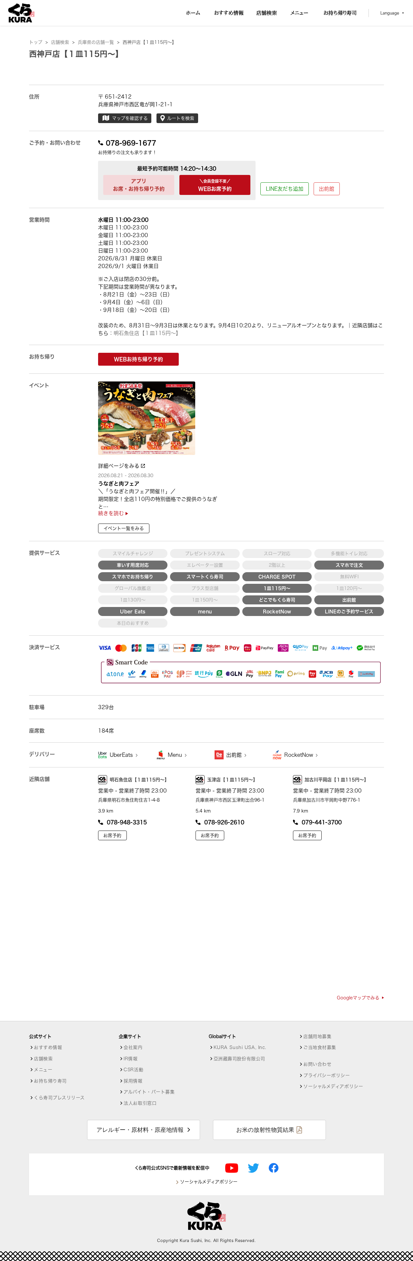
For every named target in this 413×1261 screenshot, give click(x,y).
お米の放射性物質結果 (265, 1130)
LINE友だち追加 (284, 188)
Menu (176, 754)
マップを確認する (130, 118)
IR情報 (130, 1058)
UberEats (122, 754)
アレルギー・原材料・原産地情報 (140, 1130)
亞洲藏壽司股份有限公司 (239, 1058)
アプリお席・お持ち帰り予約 (139, 184)
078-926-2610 (224, 822)
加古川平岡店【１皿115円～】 (336, 779)
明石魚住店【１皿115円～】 (147, 333)
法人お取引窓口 (140, 1103)
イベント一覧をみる (124, 528)
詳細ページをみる (119, 465)
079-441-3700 (322, 822)
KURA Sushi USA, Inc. (240, 1047)
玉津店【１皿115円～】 (232, 779)
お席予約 (112, 835)
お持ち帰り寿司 (50, 1081)
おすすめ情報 (48, 1047)
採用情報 (133, 1081)
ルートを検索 (180, 118)
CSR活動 (133, 1069)
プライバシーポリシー (326, 1075)
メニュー (43, 1069)
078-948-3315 (127, 822)
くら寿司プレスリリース (59, 1097)
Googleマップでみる (358, 998)
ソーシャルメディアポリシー (333, 1086)
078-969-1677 (131, 143)
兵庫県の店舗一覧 (98, 42)
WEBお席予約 (215, 185)
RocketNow (299, 754)
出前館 (326, 188)
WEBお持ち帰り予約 (138, 359)
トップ (38, 42)
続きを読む (112, 513)
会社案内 (133, 1047)
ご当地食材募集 (319, 1047)
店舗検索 (63, 42)
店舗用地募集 (317, 1036)
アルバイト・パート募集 (149, 1092)
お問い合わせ (317, 1064)
